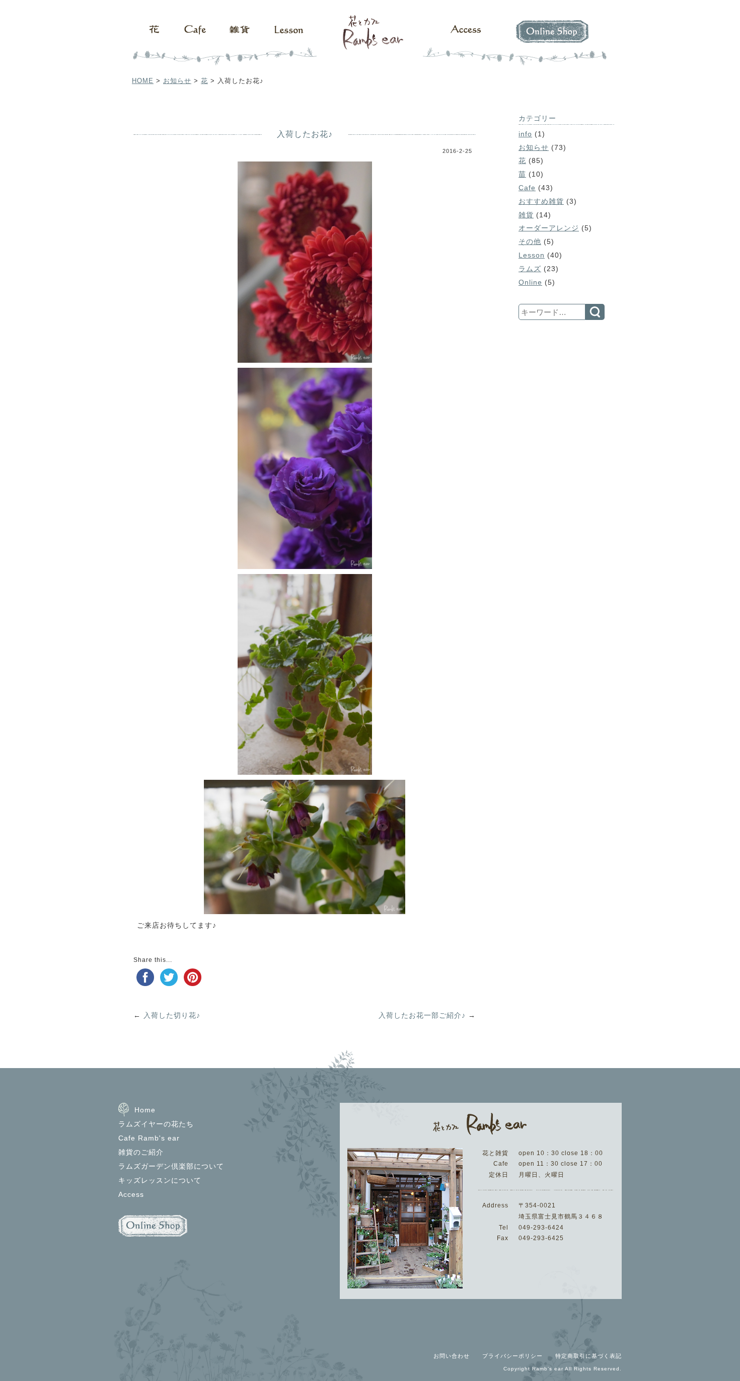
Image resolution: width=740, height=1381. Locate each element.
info (525, 134)
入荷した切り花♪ (171, 1015)
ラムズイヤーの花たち (156, 1124)
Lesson (289, 40)
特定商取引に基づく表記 (588, 1356)
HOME (143, 81)
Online (530, 282)
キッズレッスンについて (159, 1180)
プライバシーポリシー (512, 1356)
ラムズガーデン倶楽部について (171, 1166)
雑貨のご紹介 (141, 1152)
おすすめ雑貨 (541, 201)
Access (465, 40)
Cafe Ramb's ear (149, 1138)
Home (145, 1110)
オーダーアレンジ (549, 228)
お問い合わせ (451, 1356)
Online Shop (556, 40)
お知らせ (177, 81)
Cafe (191, 40)
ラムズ (530, 269)
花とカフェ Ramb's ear (370, 40)
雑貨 (236, 40)
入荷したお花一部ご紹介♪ (422, 1015)
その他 (530, 241)
